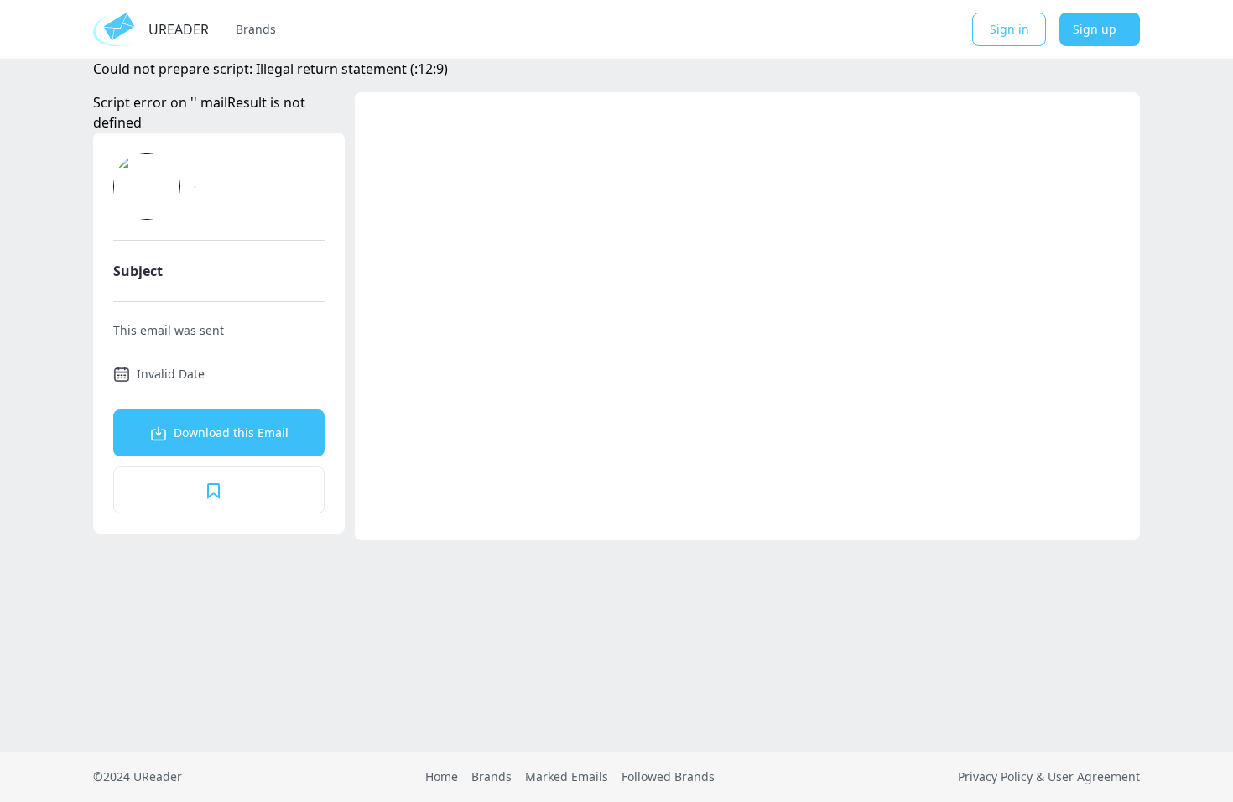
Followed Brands (668, 776)
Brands (256, 29)
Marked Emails (566, 776)
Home (441, 776)
